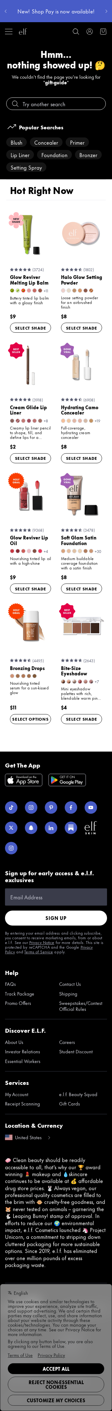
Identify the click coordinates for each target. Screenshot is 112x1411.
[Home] (23, 31)
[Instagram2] (11, 848)
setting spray (26, 167)
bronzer (88, 155)
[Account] (89, 31)
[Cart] (103, 31)
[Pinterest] (51, 807)
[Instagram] (31, 807)
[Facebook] (71, 807)
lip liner (20, 155)
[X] (11, 828)
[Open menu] (8, 31)
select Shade (30, 328)
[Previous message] (5, 11)
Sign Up (56, 918)
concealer (46, 142)
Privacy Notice (41, 942)
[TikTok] (11, 807)
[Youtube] (91, 807)
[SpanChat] (31, 828)
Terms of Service (38, 951)
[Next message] (106, 11)
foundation (54, 155)
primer (77, 142)
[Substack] (71, 828)
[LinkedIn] (51, 828)
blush (16, 142)
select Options (30, 719)
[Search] (76, 31)
